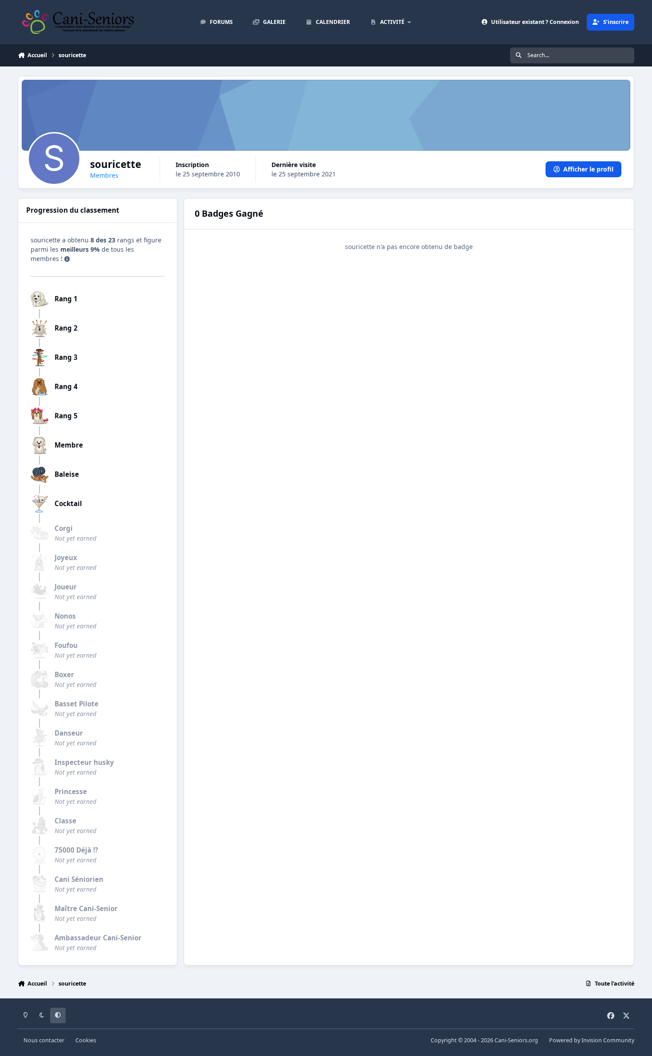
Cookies (85, 1040)
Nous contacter (44, 1040)
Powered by (591, 1040)
